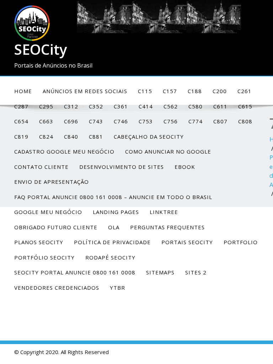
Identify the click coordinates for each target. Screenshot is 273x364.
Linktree (164, 211)
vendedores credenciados (56, 287)
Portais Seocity (187, 242)
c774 (195, 121)
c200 (220, 91)
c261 (244, 91)
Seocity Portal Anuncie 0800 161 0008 (74, 272)
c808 (245, 121)
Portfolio (241, 242)
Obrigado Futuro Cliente (55, 227)
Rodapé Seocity (110, 257)
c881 (96, 136)
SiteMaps (160, 272)
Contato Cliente (41, 166)
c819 (21, 136)
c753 (146, 121)
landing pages (116, 211)
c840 (71, 136)
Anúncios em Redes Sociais (85, 91)
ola (113, 227)
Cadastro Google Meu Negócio (64, 151)
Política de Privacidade (112, 242)
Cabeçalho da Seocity (149, 136)
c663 (46, 121)
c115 (145, 91)
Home (23, 91)
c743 (96, 121)
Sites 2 (196, 272)
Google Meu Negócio (48, 211)
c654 (21, 121)
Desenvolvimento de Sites (121, 166)
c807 (220, 121)
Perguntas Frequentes (167, 227)
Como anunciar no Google (168, 151)
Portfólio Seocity (44, 257)
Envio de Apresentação (51, 181)
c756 (171, 121)
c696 (71, 121)
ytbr (117, 287)
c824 (46, 136)
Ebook (185, 166)
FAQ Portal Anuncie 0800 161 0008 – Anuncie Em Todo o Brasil (113, 196)
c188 (195, 91)
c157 (170, 91)
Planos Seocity (38, 242)
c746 (121, 121)
